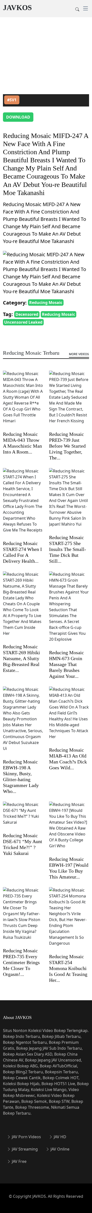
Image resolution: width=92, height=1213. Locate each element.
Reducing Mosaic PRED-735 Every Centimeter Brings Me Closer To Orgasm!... (21, 962)
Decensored (26, 314)
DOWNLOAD (18, 117)
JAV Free (18, 1161)
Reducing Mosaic (45, 302)
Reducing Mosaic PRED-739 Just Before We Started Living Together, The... (67, 445)
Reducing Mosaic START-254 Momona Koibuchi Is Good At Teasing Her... (68, 968)
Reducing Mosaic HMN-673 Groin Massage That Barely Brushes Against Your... (66, 664)
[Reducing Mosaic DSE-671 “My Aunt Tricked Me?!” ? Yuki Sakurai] (23, 816)
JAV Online (59, 1149)
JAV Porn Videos (26, 1136)
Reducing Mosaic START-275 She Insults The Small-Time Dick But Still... (67, 549)
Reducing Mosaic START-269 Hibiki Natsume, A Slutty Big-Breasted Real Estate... (21, 658)
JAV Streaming (24, 1149)
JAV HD (59, 1136)
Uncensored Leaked (23, 322)
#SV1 (11, 100)
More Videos (79, 354)
